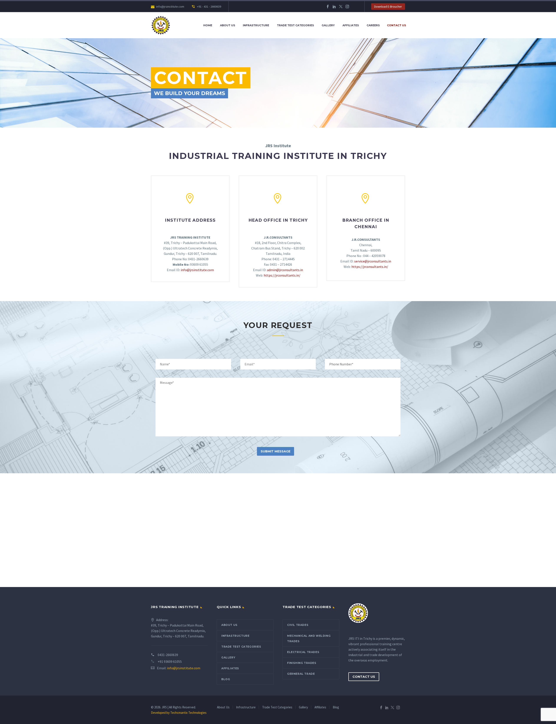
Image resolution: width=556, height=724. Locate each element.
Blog (225, 679)
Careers (373, 25)
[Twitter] (341, 6)
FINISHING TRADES (301, 663)
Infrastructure (256, 25)
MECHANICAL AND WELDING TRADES (309, 638)
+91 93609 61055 (170, 661)
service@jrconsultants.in (372, 261)
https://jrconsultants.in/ (282, 275)
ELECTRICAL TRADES (303, 652)
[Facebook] (327, 6)
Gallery (328, 25)
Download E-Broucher (388, 6)
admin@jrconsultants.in (285, 270)
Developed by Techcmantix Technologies (179, 713)
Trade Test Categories (295, 25)
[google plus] (354, 6)
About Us (227, 25)
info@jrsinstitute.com (197, 270)
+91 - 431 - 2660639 (208, 6)
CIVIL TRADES (297, 625)
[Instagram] (347, 6)
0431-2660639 (168, 655)
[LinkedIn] (334, 6)
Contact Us (396, 25)
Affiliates (351, 25)
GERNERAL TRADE (301, 673)
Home (207, 25)
